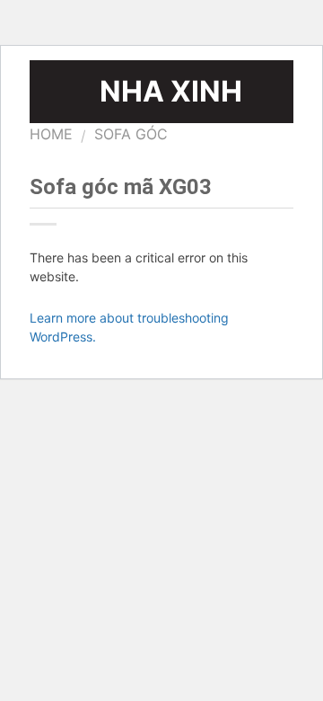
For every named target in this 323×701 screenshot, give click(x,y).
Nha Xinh (171, 91)
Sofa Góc (131, 134)
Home (51, 134)
